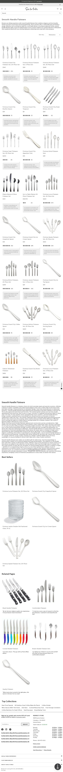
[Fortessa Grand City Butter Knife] (31, 357)
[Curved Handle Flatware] (16, 632)
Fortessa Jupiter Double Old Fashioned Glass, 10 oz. (15, 527)
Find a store (36, 743)
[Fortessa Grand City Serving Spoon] (51, 312)
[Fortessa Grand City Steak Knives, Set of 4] (51, 95)
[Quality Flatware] (16, 672)
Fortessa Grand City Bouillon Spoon (9, 108)
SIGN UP (25, 724)
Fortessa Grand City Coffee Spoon (11, 325)
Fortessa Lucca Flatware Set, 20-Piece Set (50, 195)
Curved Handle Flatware (10, 649)
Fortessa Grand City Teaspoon (29, 108)
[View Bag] (61, 9)
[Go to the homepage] (32, 8)
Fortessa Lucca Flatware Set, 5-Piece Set (50, 370)
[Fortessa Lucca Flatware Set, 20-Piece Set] (51, 182)
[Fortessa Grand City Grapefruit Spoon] (11, 225)
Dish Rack (24, 707)
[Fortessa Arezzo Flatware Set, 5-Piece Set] (31, 51)
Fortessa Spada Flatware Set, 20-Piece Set (50, 238)
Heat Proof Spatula (7, 705)
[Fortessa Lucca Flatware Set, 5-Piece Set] (51, 357)
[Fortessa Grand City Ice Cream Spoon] (31, 225)
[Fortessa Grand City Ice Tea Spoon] (51, 268)
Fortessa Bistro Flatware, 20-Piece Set (10, 281)
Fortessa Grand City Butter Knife (31, 370)
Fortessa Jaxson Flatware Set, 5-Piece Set (31, 281)
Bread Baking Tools (40, 710)
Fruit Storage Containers (53, 707)
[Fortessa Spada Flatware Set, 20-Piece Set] (51, 225)
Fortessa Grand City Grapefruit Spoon (9, 238)
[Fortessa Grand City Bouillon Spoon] (11, 95)
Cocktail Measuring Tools (36, 707)
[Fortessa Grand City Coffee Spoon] (11, 312)
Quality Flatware (8, 689)
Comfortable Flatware (34, 449)
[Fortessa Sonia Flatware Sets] (51, 139)
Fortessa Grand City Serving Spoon (49, 325)
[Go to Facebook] (2, 729)
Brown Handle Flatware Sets (41, 649)
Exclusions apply (21, 717)
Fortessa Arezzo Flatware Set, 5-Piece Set (31, 63)
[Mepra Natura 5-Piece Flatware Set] (11, 182)
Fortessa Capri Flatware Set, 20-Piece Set (10, 152)
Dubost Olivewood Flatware (8, 370)
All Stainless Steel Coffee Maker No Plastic (27, 705)
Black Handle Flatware (10, 608)
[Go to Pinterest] (10, 729)
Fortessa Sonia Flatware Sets (50, 152)
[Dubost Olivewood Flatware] (11, 357)
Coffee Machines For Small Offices (12, 710)
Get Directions (37, 750)
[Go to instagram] (6, 729)
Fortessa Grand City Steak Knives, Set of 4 (51, 108)
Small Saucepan (28, 710)
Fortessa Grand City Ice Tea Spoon (50, 281)
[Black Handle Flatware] (16, 591)
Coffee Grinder (46, 705)
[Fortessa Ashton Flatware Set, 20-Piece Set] (31, 312)
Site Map (3, 770)
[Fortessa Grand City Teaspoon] (31, 95)
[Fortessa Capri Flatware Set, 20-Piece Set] (11, 139)
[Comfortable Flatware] (46, 591)
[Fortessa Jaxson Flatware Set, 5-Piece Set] (31, 268)
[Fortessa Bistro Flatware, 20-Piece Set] (11, 268)
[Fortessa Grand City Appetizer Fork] (31, 139)
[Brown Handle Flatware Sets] (46, 632)
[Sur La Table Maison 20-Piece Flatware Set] (31, 182)
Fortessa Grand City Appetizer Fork (29, 152)
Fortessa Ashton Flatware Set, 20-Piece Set (31, 325)
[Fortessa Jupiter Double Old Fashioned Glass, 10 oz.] (16, 510)
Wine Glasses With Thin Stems (11, 707)
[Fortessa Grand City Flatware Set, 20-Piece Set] (11, 51)
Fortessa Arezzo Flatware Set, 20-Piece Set (51, 63)
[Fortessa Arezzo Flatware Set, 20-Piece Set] (51, 51)
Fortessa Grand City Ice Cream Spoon (30, 238)
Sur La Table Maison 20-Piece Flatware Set (30, 195)
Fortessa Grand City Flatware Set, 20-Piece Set (11, 63)
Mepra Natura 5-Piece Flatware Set (10, 195)
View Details (47, 750)
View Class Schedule (39, 746)
